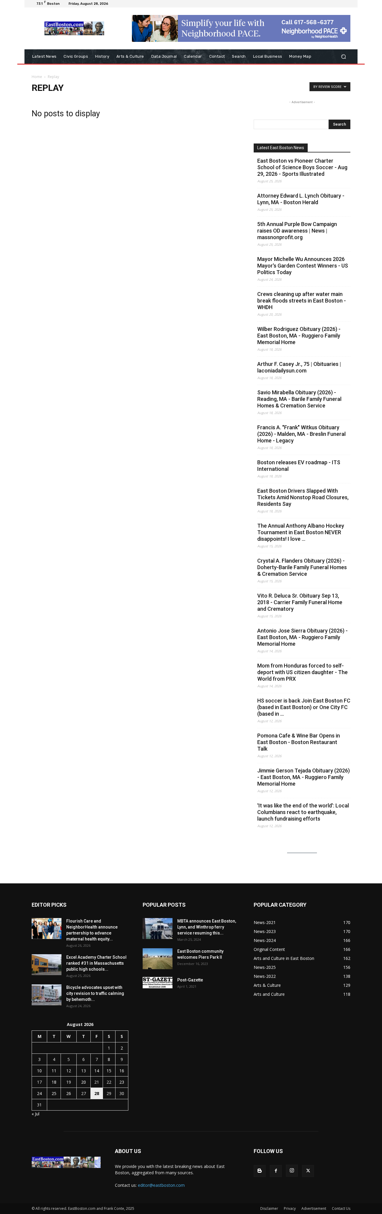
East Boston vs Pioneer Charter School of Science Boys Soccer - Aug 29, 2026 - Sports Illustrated (302, 167)
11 (54, 1070)
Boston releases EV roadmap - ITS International (298, 465)
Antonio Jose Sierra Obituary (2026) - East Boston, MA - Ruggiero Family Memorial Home (302, 637)
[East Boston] (74, 28)
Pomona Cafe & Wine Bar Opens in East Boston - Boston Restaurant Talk (298, 742)
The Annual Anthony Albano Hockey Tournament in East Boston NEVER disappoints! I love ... (300, 532)
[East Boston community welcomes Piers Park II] (157, 958)
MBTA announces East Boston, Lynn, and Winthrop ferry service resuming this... (206, 927)
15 (109, 1070)
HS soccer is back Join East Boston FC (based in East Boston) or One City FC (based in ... (303, 707)
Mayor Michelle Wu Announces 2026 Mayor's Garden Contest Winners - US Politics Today (302, 265)
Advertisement (313, 1208)
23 (121, 1082)
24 (39, 1093)
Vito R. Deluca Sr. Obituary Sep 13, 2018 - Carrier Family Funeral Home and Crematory (299, 602)
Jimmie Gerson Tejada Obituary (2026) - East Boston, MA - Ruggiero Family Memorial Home (303, 777)
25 (54, 1093)
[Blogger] (260, 1171)
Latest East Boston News (280, 147)
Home (37, 76)
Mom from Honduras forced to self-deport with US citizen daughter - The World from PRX (302, 672)
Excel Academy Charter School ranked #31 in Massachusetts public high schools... (96, 963)
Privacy (290, 1208)
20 (83, 1082)
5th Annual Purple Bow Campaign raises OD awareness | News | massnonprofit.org (297, 230)
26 (68, 1093)
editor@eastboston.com (161, 1185)
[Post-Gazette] (157, 982)
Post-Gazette (190, 980)
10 (39, 1070)
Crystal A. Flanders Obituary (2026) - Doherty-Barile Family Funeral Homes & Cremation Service (302, 567)
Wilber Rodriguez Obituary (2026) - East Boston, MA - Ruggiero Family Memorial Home (299, 335)
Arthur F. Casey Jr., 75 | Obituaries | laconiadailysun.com (299, 367)
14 (96, 1070)
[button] (343, 57)
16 (121, 1070)
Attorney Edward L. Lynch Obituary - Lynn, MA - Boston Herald (300, 199)
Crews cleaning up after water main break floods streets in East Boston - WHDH (301, 300)
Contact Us (341, 1208)
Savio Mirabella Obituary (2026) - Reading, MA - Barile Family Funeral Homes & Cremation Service (299, 399)
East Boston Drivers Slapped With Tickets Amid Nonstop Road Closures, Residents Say (303, 497)
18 (54, 1082)
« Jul (35, 1114)
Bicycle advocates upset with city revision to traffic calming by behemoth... (95, 993)
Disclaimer (269, 1208)
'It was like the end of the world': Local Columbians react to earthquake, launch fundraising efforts (303, 812)
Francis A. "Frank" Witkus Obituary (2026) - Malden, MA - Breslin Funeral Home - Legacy (301, 434)
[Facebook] (276, 1171)
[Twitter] (308, 1171)
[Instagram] (292, 1171)
